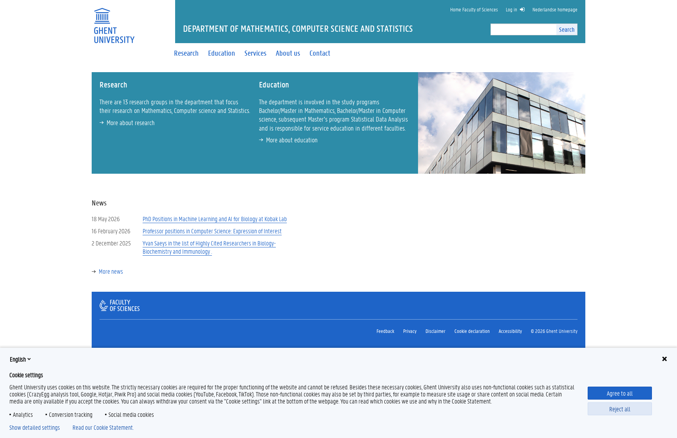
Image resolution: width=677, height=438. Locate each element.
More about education (292, 139)
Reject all (619, 409)
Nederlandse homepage (554, 9)
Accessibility (510, 330)
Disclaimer (435, 330)
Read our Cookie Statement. (103, 427)
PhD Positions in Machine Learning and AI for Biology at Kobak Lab (215, 218)
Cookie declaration (472, 330)
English (18, 359)
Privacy (409, 330)
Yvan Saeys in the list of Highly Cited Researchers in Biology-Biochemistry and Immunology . (209, 247)
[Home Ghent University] (114, 20)
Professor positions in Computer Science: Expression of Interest (212, 231)
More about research (131, 122)
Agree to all (620, 393)
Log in (511, 9)
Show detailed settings (34, 427)
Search (566, 29)
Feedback (385, 330)
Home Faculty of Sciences (474, 9)
